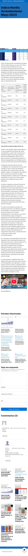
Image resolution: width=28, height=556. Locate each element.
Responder (5, 435)
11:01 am (24, 428)
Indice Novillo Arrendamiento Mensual (11, 5)
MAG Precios (10, 504)
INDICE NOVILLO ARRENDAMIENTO (13, 1)
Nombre (3, 387)
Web (2, 400)
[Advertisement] (14, 34)
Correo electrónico (7, 394)
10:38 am (23, 448)
